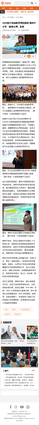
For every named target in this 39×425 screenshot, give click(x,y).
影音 (31, 8)
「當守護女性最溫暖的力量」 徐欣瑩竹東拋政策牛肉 (20, 374)
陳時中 (14, 309)
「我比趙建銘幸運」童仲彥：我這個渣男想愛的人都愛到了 (20, 377)
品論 (24, 8)
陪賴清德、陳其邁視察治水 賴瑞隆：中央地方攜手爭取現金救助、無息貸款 (20, 385)
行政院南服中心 (25, 309)
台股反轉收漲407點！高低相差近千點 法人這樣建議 (20, 382)
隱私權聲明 (19, 420)
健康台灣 (7, 314)
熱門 (3, 8)
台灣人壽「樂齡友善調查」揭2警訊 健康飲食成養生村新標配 (20, 380)
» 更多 (33, 370)
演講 (6, 309)
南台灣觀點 (10, 17)
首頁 (3, 17)
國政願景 (17, 314)
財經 (10, 8)
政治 (17, 8)
